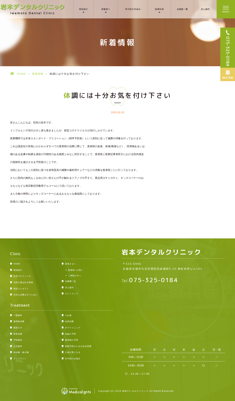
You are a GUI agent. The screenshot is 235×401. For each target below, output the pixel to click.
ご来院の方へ (74, 275)
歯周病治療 (18, 321)
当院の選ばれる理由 (23, 282)
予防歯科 (17, 340)
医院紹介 (83, 9)
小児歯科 (17, 346)
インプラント (20, 358)
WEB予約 (227, 77)
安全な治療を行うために (25, 295)
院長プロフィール (22, 276)
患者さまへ (70, 264)
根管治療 (17, 334)
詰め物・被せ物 (21, 352)
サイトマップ (71, 293)
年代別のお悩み (133, 9)
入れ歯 (68, 315)
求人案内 (205, 9)
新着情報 (38, 73)
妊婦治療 (69, 321)
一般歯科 (17, 315)
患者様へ (105, 9)
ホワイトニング (72, 328)
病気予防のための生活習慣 (78, 346)
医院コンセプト (21, 289)
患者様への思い (75, 270)
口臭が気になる (72, 352)
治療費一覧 (182, 9)
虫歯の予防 (70, 334)
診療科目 (159, 9)
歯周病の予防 (71, 340)
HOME (21, 73)
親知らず (17, 328)
